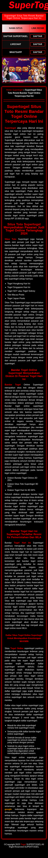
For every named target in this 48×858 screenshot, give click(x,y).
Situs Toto (10, 239)
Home (9, 90)
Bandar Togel (13, 385)
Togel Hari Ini (22, 543)
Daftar (37, 36)
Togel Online (16, 648)
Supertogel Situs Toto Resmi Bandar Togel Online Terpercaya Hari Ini (24, 17)
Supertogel (17, 90)
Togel (23, 844)
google (8, 809)
